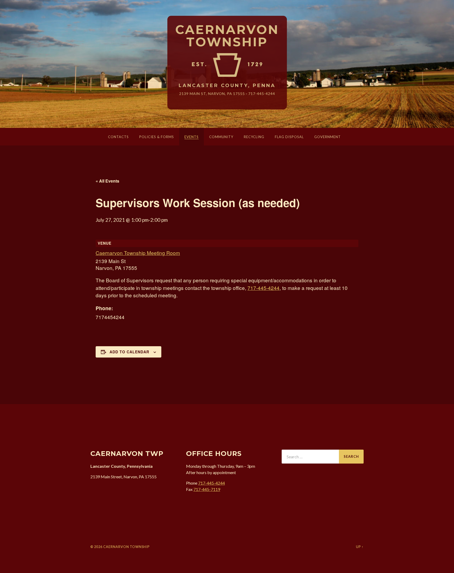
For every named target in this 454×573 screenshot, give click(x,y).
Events (191, 137)
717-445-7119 (206, 489)
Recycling (254, 137)
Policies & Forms (156, 137)
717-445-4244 (261, 93)
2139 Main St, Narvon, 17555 (212, 93)
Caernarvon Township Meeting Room (138, 252)
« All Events (107, 181)
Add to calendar (129, 351)
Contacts (118, 137)
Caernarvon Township (227, 36)
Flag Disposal (289, 137)
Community (221, 137)
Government (327, 137)
